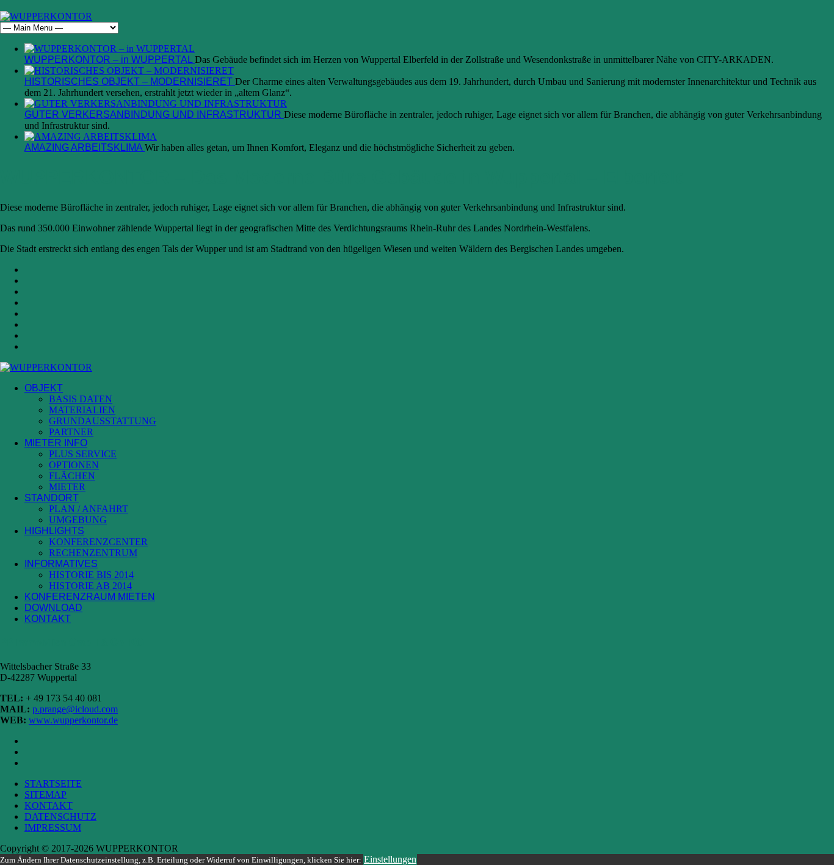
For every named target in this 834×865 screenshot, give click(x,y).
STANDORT (51, 498)
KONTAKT (47, 618)
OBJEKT (43, 388)
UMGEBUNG (78, 520)
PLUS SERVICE (83, 454)
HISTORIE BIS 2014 (91, 575)
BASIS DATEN (80, 399)
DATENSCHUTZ (60, 816)
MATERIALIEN (82, 410)
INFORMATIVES (61, 564)
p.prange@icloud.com (75, 709)
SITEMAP (45, 794)
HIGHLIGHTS (54, 531)
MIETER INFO (55, 443)
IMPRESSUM (52, 827)
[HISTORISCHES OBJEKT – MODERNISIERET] (129, 70)
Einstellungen (390, 859)
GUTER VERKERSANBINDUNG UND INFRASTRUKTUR (154, 114)
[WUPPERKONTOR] (46, 16)
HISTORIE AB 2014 (90, 586)
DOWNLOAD (53, 608)
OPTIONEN (74, 465)
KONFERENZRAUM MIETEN (89, 597)
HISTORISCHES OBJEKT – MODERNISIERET (129, 81)
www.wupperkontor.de (73, 720)
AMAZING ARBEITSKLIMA (84, 147)
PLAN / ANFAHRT (88, 509)
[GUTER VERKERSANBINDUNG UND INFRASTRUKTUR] (155, 103)
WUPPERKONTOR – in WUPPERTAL (109, 59)
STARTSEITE (53, 783)
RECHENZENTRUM (93, 553)
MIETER (67, 487)
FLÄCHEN (72, 476)
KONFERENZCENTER (98, 542)
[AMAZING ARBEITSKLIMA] (90, 136)
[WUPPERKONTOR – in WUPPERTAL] (109, 48)
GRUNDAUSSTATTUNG (102, 421)
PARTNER (71, 432)
